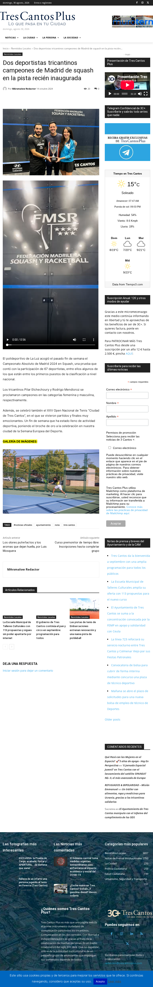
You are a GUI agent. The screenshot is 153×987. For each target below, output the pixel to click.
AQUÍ (128, 353)
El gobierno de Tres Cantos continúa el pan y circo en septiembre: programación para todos (51, 630)
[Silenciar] (140, 94)
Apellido (112, 416)
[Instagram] (142, 3)
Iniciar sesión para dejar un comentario (28, 670)
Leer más (114, 981)
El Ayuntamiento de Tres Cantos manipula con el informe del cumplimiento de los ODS (126, 813)
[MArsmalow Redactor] (5, 89)
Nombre (112, 403)
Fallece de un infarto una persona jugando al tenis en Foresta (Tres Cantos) (33, 882)
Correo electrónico (119, 389)
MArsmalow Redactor (24, 88)
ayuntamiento (43, 524)
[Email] (34, 99)
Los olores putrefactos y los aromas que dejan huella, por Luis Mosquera (25, 547)
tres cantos (69, 524)
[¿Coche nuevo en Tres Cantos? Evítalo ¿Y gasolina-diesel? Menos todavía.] (60, 888)
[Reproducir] (110, 94)
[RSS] (141, 934)
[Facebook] (137, 3)
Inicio (6, 48)
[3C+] (24, 18)
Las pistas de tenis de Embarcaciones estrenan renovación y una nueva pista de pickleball (83, 630)
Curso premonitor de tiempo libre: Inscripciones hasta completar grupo (77, 547)
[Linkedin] (25, 99)
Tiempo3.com (134, 284)
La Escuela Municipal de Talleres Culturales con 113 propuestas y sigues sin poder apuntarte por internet (17, 630)
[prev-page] (5, 646)
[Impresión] (43, 99)
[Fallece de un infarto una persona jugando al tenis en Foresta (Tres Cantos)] (9, 882)
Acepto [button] (100, 981)
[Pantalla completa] (146, 94)
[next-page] (11, 646)
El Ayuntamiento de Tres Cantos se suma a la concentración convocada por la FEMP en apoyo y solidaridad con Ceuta (128, 619)
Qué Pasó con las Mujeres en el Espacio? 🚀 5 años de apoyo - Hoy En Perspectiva (127, 761)
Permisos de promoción (121, 432)
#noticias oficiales (23, 524)
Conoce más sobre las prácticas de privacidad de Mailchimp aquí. (127, 510)
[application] (127, 85)
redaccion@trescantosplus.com (123, 963)
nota (57, 524)
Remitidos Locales (21, 48)
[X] (148, 3)
